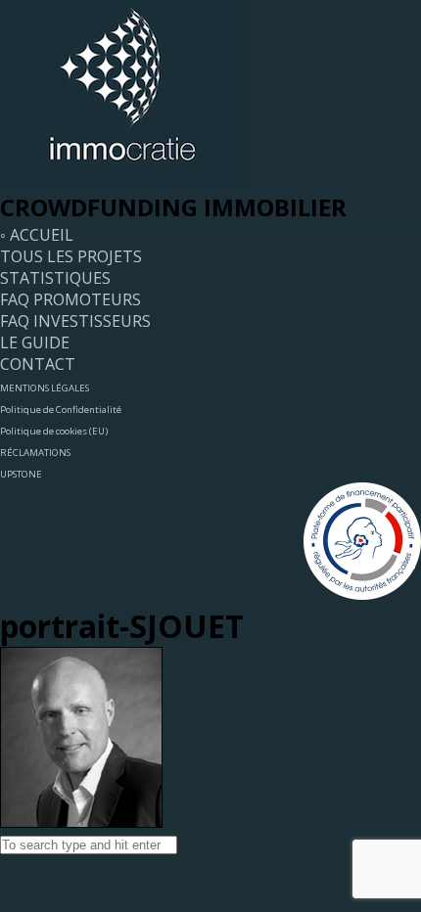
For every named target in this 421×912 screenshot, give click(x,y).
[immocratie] (122, 180)
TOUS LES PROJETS (71, 256)
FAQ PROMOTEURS (70, 299)
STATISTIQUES (55, 278)
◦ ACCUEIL (36, 235)
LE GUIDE (35, 342)
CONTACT (37, 364)
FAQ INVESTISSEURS (75, 321)
